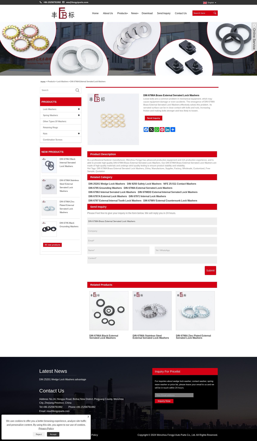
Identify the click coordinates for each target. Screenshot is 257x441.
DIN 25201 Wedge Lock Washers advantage (62, 379)
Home (95, 13)
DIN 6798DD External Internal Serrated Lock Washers (168, 192)
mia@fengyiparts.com (77, 2)
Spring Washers (50, 115)
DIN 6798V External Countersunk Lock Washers (170, 200)
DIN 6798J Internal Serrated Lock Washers (112, 192)
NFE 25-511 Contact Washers (179, 184)
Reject (39, 434)
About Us (108, 13)
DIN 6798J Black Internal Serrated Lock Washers (68, 162)
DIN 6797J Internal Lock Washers (147, 196)
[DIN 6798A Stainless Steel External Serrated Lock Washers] (152, 310)
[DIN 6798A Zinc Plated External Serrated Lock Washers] (195, 310)
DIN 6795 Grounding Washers (105, 188)
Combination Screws (52, 139)
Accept (53, 434)
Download (147, 13)
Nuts (45, 133)
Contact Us (181, 13)
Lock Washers (62, 82)
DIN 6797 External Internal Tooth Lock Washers (114, 200)
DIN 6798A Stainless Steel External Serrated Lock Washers (151, 336)
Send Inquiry (163, 13)
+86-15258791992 (52, 2)
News (134, 13)
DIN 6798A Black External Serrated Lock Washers (103, 336)
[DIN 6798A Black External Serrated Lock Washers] (109, 310)
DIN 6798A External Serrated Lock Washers (87, 82)
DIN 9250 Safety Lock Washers (144, 184)
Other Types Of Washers (54, 121)
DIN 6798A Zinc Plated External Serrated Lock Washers (193, 336)
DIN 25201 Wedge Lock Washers (106, 184)
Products (122, 13)
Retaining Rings (50, 127)
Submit (210, 270)
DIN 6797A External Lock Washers (107, 196)
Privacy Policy (46, 428)
